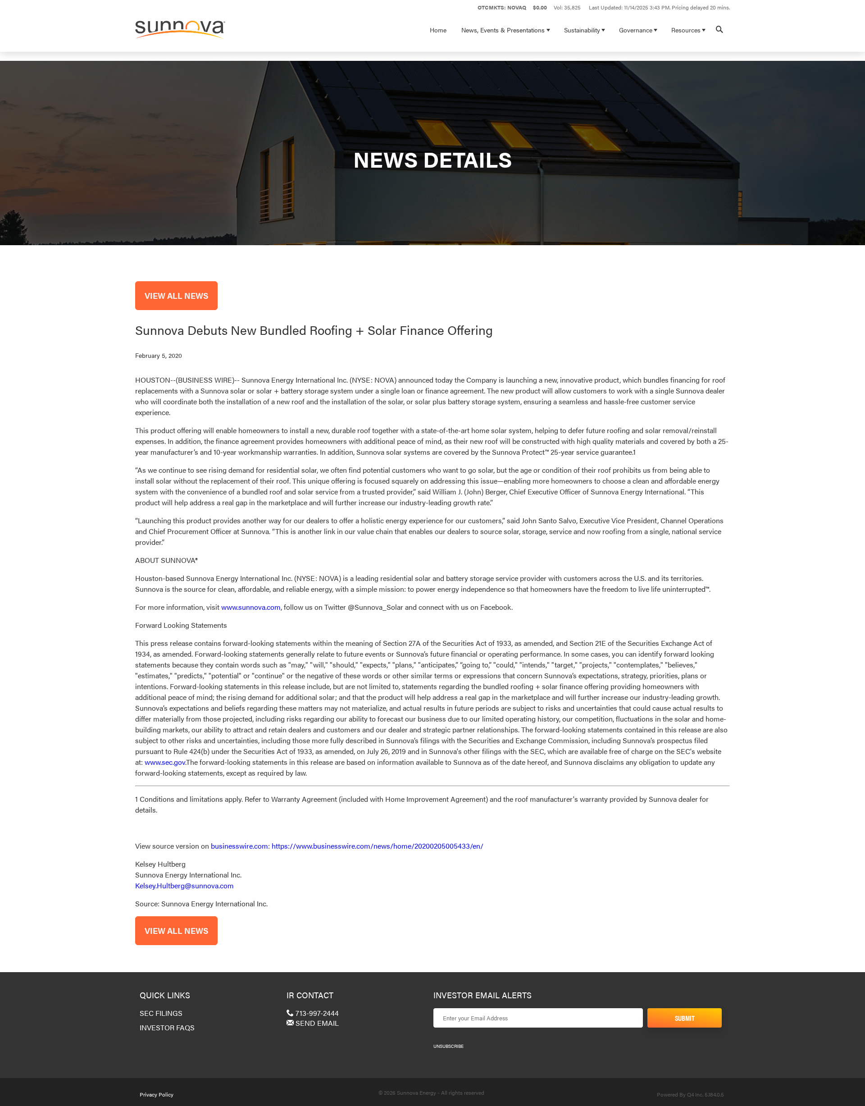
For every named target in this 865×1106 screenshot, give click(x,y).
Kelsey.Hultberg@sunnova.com (184, 885)
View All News (176, 295)
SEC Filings (161, 1013)
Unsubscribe (448, 1046)
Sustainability (582, 29)
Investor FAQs (167, 1027)
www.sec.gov (165, 762)
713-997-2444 (316, 1013)
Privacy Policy (156, 1094)
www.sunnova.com (251, 607)
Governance (635, 29)
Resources (686, 29)
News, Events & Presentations (503, 29)
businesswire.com (239, 846)
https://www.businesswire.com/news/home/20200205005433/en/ (377, 846)
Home (438, 29)
